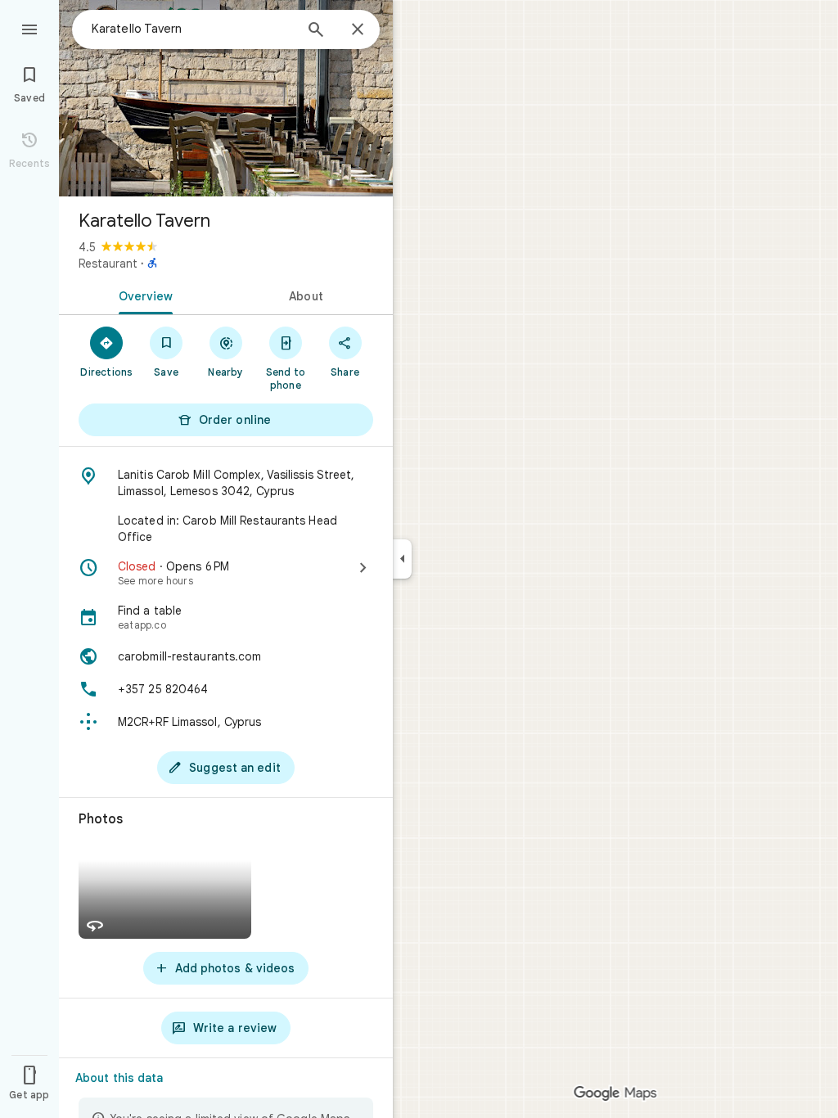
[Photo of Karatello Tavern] (226, 98)
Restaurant (108, 263)
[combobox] (192, 28)
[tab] (142, 294)
